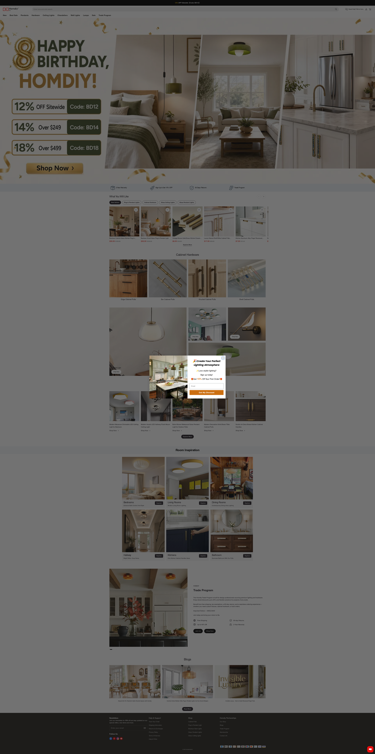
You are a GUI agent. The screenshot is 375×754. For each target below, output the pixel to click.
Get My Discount (206, 392)
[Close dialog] (223, 358)
